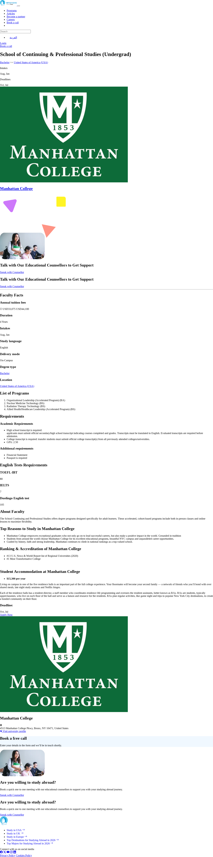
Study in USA (14, 830)
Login (3, 43)
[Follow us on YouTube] (8, 852)
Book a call (13, 22)
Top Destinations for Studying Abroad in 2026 (31, 840)
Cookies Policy (24, 855)
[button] (1, 309)
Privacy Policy (7, 855)
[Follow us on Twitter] (4, 852)
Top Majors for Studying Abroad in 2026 (28, 843)
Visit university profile (14, 731)
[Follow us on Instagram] (11, 852)
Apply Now (6, 614)
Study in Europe (15, 836)
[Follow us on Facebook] (1, 852)
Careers (11, 19)
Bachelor (4, 62)
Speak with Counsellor (12, 272)
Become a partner (16, 16)
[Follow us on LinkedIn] (14, 852)
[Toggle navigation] (18, 5)
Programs (12, 10)
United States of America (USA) (31, 62)
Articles (11, 13)
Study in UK (14, 833)
